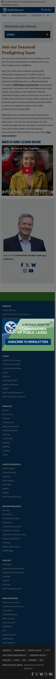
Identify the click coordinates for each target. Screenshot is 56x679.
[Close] (51, 322)
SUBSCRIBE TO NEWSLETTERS (28, 342)
